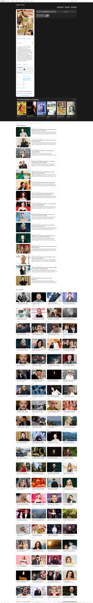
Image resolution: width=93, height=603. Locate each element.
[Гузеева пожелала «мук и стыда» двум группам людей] (38, 346)
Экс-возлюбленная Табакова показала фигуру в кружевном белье (42, 151)
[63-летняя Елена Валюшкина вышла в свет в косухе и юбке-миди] (54, 469)
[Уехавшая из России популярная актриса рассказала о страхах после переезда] (38, 315)
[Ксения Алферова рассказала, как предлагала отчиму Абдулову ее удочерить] (23, 299)
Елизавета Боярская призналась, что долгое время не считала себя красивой (43, 204)
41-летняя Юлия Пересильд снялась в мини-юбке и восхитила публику (43, 140)
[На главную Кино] (3, 1)
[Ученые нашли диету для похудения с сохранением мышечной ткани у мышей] (38, 531)
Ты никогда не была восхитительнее (60, 116)
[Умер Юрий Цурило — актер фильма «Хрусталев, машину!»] (23, 408)
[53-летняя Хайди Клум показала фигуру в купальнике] (23, 485)
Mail (1, 602)
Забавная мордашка (41, 115)
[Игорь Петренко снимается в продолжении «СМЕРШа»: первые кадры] (54, 485)
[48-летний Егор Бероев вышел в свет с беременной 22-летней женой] (23, 392)
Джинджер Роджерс (26, 79)
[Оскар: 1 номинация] (32, 43)
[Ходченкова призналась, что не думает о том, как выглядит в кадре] (54, 516)
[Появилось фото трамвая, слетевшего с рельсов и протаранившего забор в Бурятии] (38, 423)
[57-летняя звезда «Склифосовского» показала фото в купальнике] (69, 392)
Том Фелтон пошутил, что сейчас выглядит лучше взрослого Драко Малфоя (43, 257)
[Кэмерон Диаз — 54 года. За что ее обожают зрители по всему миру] (54, 500)
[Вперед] (75, 99)
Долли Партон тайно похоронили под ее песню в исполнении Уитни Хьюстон (43, 225)
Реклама (8, 602)
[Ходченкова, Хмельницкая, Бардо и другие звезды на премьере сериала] (54, 531)
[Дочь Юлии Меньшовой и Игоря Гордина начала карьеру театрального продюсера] (69, 330)
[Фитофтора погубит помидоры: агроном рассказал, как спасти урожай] (38, 485)
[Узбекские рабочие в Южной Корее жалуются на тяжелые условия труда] (38, 408)
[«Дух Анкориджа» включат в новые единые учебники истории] (54, 578)
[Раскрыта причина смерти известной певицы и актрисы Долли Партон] (23, 346)
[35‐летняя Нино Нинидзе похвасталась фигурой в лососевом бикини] (69, 500)
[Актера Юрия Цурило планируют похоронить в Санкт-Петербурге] (38, 454)
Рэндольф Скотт (25, 80)
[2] (19, 70)
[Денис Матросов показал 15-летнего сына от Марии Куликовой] (38, 361)
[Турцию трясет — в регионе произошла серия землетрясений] (38, 392)
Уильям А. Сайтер (26, 76)
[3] (21, 70)
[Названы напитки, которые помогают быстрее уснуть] (23, 315)
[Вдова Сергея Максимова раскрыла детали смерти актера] (54, 454)
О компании (4, 602)
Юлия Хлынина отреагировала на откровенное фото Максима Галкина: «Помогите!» (43, 130)
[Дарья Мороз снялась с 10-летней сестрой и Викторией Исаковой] (38, 593)
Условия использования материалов (81, 602)
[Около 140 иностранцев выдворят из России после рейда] (23, 330)
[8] (29, 70)
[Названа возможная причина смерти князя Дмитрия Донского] (38, 469)
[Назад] (73, 99)
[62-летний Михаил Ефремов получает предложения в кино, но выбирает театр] (69, 361)
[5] (24, 70)
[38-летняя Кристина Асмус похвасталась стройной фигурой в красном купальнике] (23, 469)
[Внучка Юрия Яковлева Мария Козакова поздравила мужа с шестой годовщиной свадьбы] (38, 330)
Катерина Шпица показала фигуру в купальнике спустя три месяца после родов (42, 215)
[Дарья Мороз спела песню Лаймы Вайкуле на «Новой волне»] (69, 377)
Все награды (19, 43)
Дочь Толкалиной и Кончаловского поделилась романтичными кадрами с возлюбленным (42, 194)
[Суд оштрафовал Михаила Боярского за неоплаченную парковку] (54, 562)
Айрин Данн (25, 78)
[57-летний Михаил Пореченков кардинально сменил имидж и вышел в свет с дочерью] (69, 547)
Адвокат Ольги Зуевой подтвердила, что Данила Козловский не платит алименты (43, 162)
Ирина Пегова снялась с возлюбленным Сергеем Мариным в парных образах (43, 172)
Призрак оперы (30, 115)
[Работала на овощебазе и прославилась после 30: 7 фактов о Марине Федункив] (69, 562)
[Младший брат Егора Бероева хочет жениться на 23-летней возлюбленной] (54, 346)
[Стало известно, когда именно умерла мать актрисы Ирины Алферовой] (54, 315)
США (23, 81)
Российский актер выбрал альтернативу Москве (42, 182)
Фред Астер (29, 78)
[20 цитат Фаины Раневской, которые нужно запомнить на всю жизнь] (69, 315)
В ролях (18, 78)
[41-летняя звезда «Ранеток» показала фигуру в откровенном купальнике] (69, 485)
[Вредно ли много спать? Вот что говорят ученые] (23, 531)
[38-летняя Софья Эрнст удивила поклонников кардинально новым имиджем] (54, 408)
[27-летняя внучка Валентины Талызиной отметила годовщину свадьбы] (69, 423)
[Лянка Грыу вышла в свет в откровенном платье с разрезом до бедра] (54, 438)
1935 (17, 36)
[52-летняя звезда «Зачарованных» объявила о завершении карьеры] (69, 578)
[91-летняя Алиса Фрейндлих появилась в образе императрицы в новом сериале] (23, 377)
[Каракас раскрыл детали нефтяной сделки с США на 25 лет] (54, 547)
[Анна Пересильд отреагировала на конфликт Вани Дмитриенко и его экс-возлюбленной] (69, 346)
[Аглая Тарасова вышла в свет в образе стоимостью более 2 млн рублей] (38, 547)
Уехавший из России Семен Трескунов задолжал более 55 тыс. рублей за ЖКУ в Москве (43, 236)
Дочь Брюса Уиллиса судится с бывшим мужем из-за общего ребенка (44, 247)
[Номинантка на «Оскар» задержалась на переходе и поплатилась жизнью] (23, 593)
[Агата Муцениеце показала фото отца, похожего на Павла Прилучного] (23, 438)
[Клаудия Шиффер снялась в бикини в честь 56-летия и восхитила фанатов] (69, 469)
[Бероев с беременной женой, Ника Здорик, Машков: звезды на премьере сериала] (38, 438)
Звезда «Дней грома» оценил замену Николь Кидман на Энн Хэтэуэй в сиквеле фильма (44, 268)
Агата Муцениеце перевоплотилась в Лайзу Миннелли (41, 279)
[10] (32, 70)
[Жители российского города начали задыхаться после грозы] (54, 361)
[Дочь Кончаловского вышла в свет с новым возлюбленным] (54, 392)
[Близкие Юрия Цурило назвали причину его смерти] (23, 361)
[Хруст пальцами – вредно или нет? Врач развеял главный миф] (23, 500)
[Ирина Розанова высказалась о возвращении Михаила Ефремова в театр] (54, 593)
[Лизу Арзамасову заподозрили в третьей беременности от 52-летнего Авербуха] (38, 562)
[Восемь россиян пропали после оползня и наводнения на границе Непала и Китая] (38, 516)
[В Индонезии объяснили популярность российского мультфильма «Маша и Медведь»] (69, 454)
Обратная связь (89, 602)
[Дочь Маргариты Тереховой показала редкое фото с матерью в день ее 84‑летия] (54, 330)
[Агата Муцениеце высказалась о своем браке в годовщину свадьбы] (38, 377)
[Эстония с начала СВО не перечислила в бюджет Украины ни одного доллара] (54, 299)
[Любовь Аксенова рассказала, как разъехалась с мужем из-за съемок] (38, 500)
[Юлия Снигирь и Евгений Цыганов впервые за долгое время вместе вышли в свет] (23, 516)
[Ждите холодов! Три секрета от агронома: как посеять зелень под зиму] (69, 516)
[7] (27, 70)
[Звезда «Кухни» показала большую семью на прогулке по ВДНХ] (69, 531)
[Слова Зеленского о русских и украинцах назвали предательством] (38, 299)
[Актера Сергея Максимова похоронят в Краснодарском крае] (54, 377)
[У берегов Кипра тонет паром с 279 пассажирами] (54, 423)
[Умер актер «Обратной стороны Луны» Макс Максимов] (23, 578)
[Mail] (1, 1)
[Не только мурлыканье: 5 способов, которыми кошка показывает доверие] (23, 562)
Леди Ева (19, 115)
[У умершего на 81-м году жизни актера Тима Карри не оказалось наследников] (23, 423)
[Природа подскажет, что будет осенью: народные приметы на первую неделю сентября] (69, 408)
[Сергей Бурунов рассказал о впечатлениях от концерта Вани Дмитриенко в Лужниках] (69, 593)
